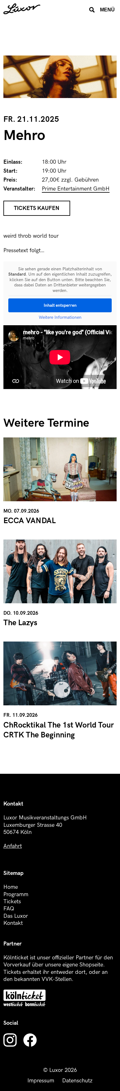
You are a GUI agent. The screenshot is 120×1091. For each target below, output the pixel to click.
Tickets (12, 901)
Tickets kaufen (36, 208)
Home (10, 887)
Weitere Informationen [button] (60, 317)
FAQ (8, 908)
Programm (15, 894)
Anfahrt (12, 846)
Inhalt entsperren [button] (60, 305)
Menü (107, 9)
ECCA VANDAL (29, 521)
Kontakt (13, 923)
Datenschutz (77, 1080)
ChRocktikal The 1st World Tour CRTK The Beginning (58, 730)
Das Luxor (15, 916)
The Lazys (20, 623)
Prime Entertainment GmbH (76, 189)
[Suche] (92, 10)
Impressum (40, 1080)
